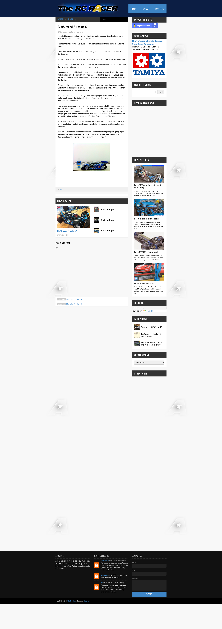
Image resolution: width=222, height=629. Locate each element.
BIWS (70, 19)
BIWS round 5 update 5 (67, 231)
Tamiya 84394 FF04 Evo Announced (146, 252)
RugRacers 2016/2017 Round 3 (151, 327)
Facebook (159, 8)
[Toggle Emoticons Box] (57, 248)
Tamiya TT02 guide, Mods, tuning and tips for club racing (148, 186)
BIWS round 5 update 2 (109, 230)
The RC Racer (72, 601)
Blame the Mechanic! (74, 304)
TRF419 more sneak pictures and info (146, 218)
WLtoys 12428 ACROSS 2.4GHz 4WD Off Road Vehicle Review (151, 343)
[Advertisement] (149, 461)
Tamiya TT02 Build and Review (144, 283)
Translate (150, 311)
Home (133, 8)
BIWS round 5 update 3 (109, 220)
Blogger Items (88, 601)
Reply (73, 32)
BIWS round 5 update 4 (109, 209)
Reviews (145, 8)
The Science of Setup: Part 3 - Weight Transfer (151, 335)
